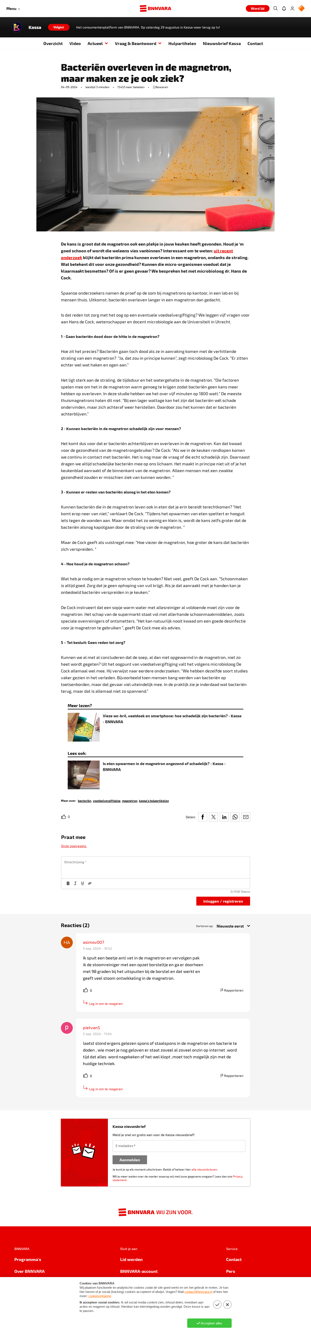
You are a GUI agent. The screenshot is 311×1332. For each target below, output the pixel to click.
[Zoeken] (275, 8)
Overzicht (53, 43)
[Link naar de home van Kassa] (17, 27)
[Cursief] (75, 883)
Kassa (35, 27)
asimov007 (93, 942)
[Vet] (68, 883)
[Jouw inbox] (283, 8)
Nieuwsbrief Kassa (222, 43)
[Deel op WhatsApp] (235, 817)
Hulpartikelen (182, 43)
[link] (84, 800)
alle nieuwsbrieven (204, 1169)
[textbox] (155, 867)
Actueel (95, 43)
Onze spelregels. (74, 846)
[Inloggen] (292, 8)
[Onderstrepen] (82, 883)
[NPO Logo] (301, 8)
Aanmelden (130, 1159)
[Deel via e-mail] (246, 817)
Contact (255, 43)
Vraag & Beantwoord (135, 43)
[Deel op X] (213, 817)
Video (75, 43)
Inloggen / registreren (223, 901)
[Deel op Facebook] (202, 817)
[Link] (89, 883)
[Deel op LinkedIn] (224, 817)
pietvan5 (91, 1027)
